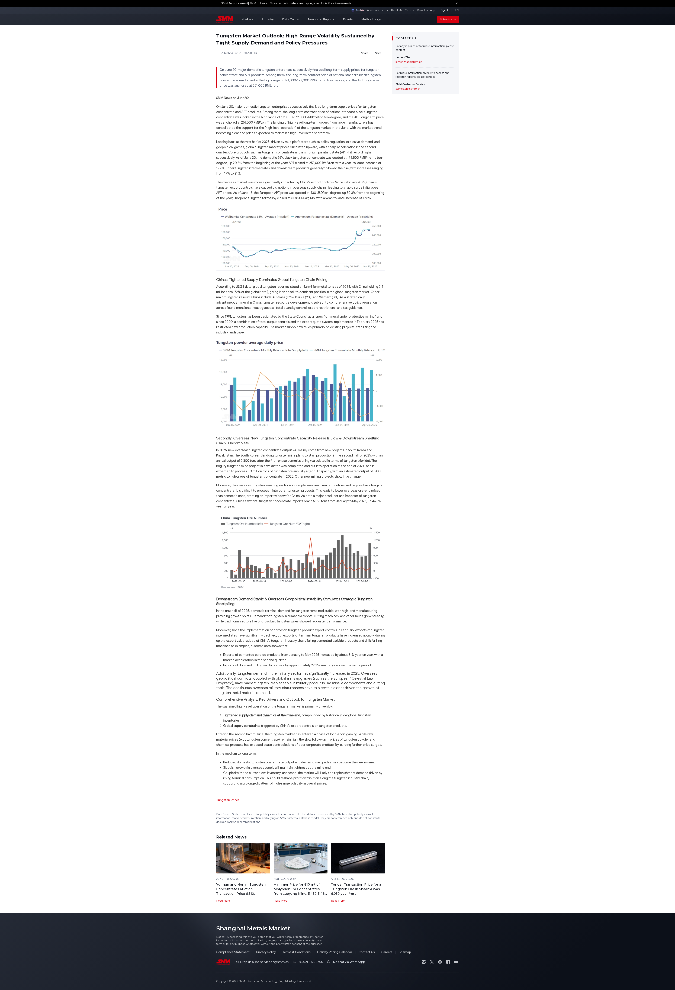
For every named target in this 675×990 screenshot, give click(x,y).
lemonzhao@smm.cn (409, 61)
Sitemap (405, 952)
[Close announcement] (457, 3)
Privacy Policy (266, 952)
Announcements (377, 10)
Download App (426, 10)
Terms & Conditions (296, 952)
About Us (396, 10)
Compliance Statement (233, 952)
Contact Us (367, 952)
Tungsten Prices (227, 800)
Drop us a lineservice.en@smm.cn (264, 962)
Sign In (445, 10)
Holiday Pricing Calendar (334, 952)
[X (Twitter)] (432, 962)
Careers (409, 10)
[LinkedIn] (440, 962)
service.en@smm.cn (408, 88)
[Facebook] (448, 962)
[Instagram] (423, 962)
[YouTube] (456, 962)
